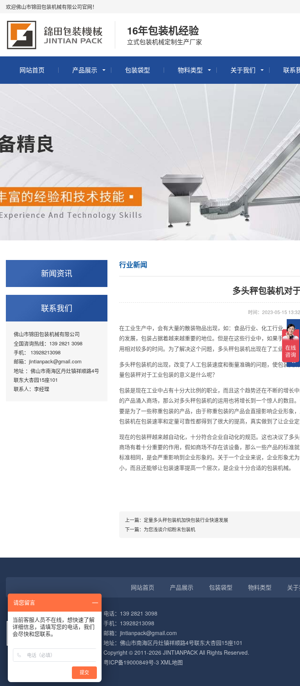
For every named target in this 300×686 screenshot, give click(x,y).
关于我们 (242, 69)
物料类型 (190, 69)
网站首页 (32, 69)
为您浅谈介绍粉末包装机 (169, 529)
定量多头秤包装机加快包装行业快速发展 (186, 519)
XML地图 (172, 662)
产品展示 (84, 69)
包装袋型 (137, 69)
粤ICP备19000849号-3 (131, 662)
